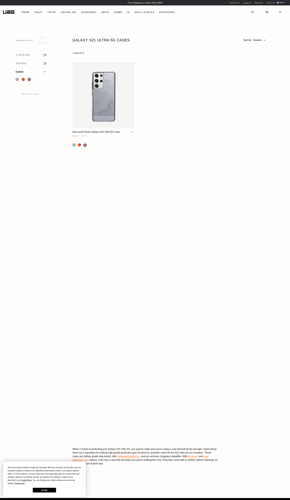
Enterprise (235, 3)
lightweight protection (128, 456)
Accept (44, 490)
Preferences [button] (19, 483)
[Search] (252, 12)
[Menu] (280, 12)
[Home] (8, 12)
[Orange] (23, 79)
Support (247, 3)
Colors (19, 72)
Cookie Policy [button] (26, 480)
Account (271, 3)
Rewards (259, 3)
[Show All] (44, 55)
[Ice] (17, 79)
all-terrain (193, 456)
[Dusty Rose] (29, 79)
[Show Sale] (44, 63)
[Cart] (267, 12)
